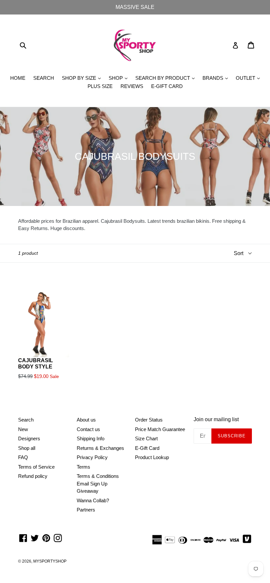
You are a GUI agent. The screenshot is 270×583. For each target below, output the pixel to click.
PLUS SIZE (100, 86)
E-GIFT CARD (167, 86)
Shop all (26, 448)
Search (26, 420)
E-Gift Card (147, 448)
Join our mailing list (216, 419)
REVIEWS (132, 86)
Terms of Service (36, 467)
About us (86, 420)
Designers (29, 438)
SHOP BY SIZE (83, 78)
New (23, 429)
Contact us (88, 429)
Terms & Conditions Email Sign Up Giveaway (98, 483)
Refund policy (32, 476)
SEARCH (43, 78)
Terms (83, 467)
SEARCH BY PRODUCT (166, 78)
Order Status (149, 420)
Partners (86, 509)
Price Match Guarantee (160, 429)
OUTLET (249, 78)
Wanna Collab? (93, 500)
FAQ (23, 457)
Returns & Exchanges (100, 448)
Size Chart (146, 438)
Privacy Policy (92, 457)
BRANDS (216, 78)
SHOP (120, 78)
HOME (17, 78)
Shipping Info (90, 438)
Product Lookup (152, 457)
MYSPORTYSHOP (50, 561)
